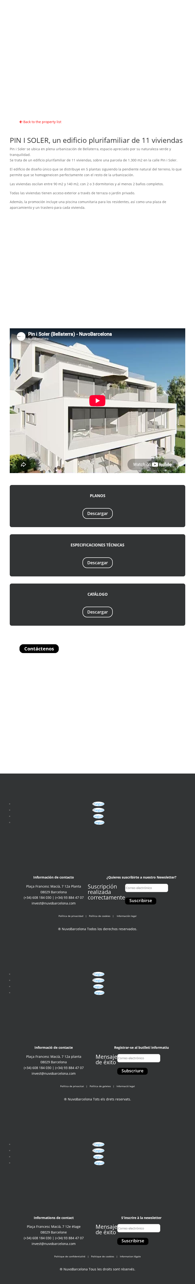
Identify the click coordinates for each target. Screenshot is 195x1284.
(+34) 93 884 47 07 (69, 897)
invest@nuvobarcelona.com (54, 903)
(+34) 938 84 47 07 (131, 8)
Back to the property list (41, 122)
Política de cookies (99, 916)
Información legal (126, 916)
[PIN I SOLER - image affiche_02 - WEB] (97, 320)
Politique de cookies (102, 1256)
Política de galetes (100, 1086)
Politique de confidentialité (69, 1256)
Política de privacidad (70, 916)
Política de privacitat (72, 1086)
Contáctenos (39, 648)
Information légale (130, 1256)
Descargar (97, 513)
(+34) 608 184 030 (37, 897)
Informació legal (126, 1086)
